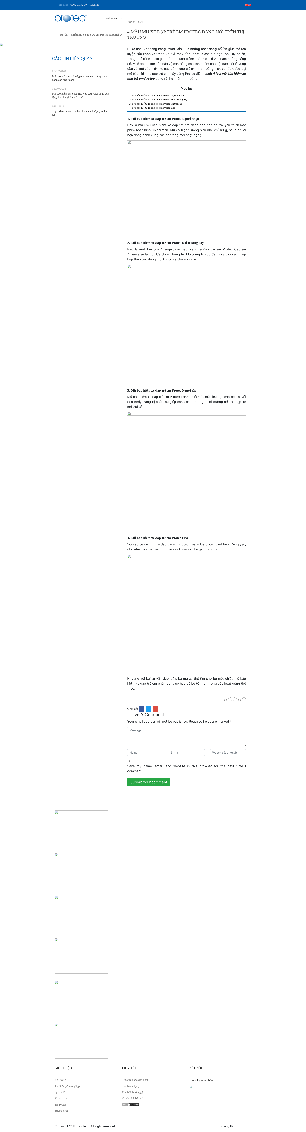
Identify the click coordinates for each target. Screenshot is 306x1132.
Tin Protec (60, 1104)
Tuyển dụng (61, 1110)
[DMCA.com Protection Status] (131, 1104)
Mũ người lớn (115, 18)
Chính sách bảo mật (133, 1098)
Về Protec (60, 1079)
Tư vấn (64, 34)
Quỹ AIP (60, 1092)
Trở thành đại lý (131, 1086)
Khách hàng (61, 1098)
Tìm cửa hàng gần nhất (135, 1079)
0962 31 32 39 (78, 4)
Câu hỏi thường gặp (133, 1092)
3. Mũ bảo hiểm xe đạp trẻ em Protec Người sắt (155, 103)
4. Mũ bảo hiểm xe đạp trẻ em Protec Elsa (152, 107)
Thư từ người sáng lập (67, 1086)
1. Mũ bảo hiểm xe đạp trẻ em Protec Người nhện (156, 95)
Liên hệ (94, 4)
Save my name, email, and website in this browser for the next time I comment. (186, 768)
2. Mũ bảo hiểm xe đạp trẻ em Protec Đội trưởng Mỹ (158, 99)
